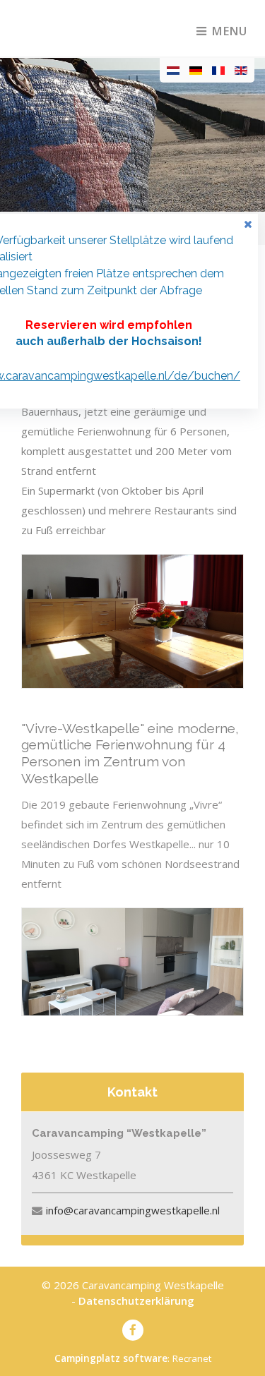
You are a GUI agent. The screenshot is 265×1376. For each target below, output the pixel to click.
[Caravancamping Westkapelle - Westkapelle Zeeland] (80, 28)
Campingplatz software (110, 1358)
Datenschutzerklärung (136, 1300)
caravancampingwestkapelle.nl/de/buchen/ (123, 375)
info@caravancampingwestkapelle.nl (133, 1210)
